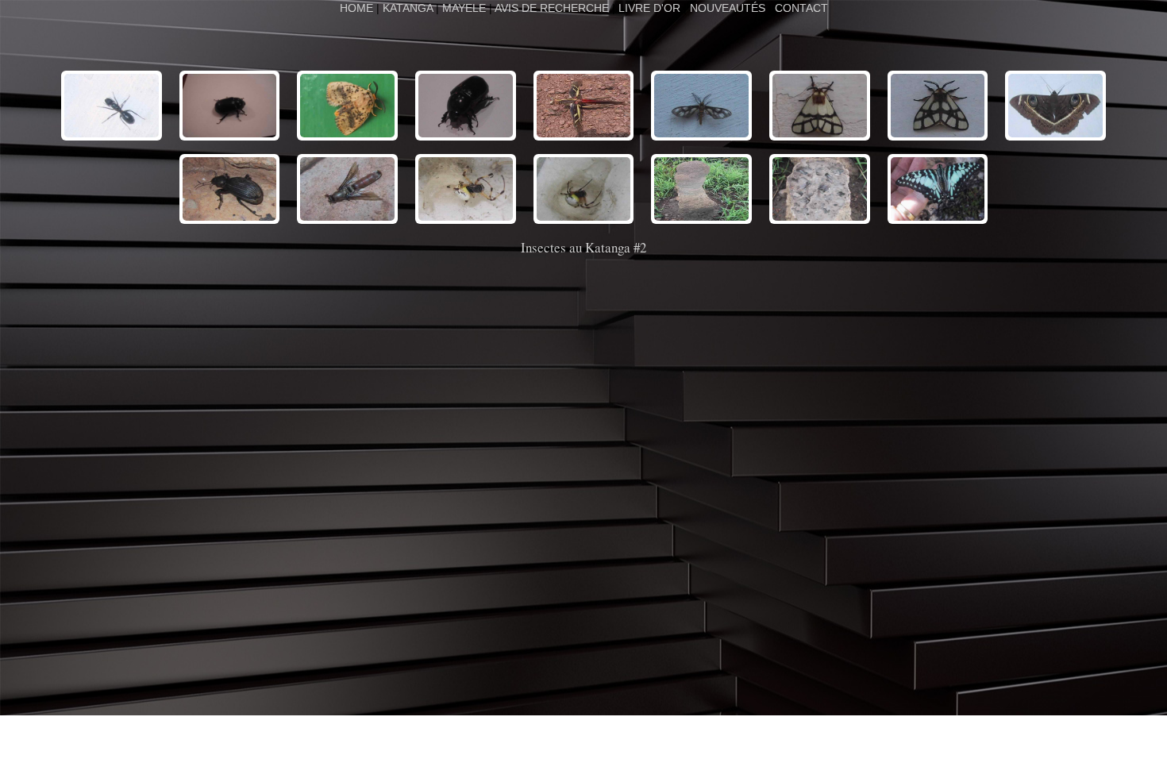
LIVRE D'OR (649, 8)
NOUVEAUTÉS (727, 8)
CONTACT (801, 8)
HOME (358, 8)
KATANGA (408, 8)
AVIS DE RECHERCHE (552, 8)
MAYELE (464, 8)
